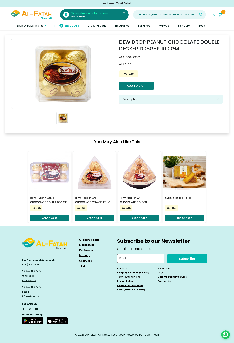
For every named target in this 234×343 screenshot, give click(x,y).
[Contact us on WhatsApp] (225, 334)
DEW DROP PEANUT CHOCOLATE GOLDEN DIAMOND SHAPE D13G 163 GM (139, 200)
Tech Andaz (151, 335)
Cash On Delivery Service (172, 276)
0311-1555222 (29, 280)
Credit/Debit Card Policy (131, 289)
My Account (164, 268)
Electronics (87, 245)
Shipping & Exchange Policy (133, 272)
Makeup (84, 255)
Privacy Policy (125, 281)
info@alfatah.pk (30, 296)
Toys (82, 266)
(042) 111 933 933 (30, 264)
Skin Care (85, 260)
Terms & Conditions (128, 276)
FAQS (161, 272)
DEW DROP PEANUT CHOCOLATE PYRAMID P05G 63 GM (92, 200)
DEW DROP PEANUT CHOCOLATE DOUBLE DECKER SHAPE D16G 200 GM (48, 200)
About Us (122, 268)
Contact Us (164, 281)
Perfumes (86, 250)
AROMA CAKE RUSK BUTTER (181, 198)
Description (130, 99)
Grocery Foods (89, 240)
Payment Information (130, 285)
